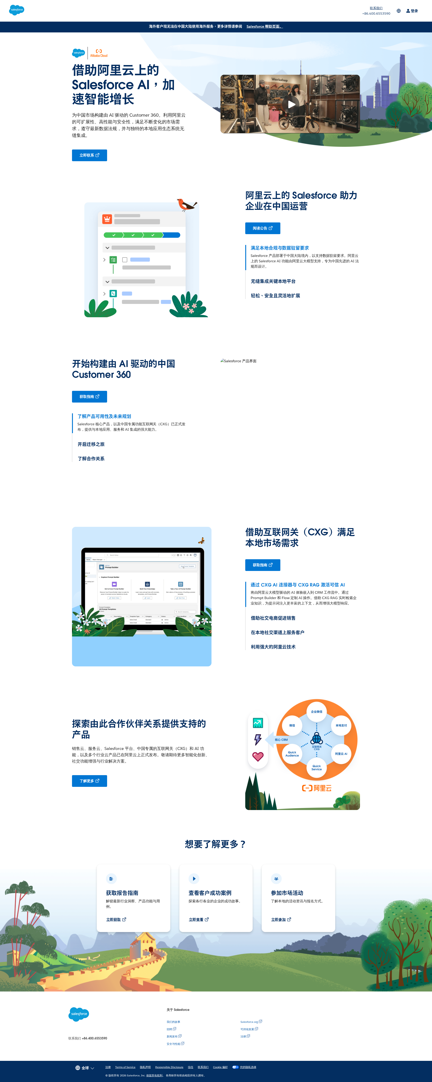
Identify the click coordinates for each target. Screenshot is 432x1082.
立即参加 (278, 919)
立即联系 (87, 155)
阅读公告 (260, 228)
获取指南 (87, 396)
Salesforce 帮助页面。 (265, 26)
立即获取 (113, 919)
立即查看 (196, 919)
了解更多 (87, 781)
